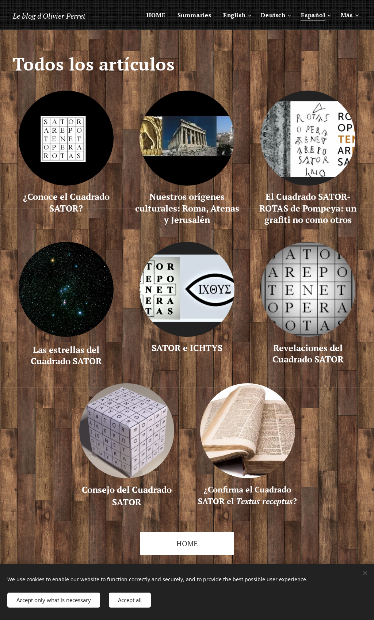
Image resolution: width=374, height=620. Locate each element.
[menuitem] (158, 15)
